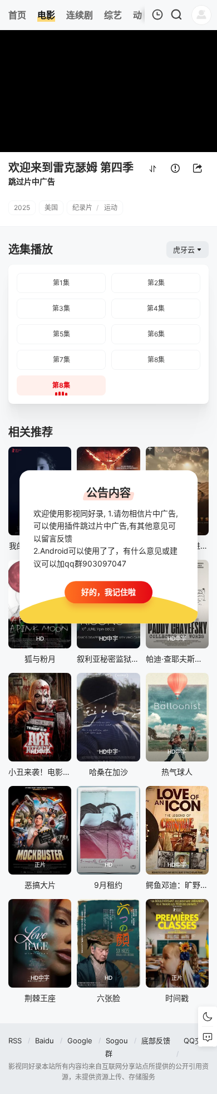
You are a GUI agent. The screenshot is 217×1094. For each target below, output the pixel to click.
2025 (22, 207)
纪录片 (82, 207)
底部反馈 (155, 1040)
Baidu (44, 1040)
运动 (110, 207)
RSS (15, 1040)
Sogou (117, 1040)
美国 (51, 207)
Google (79, 1040)
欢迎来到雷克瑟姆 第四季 (71, 167)
